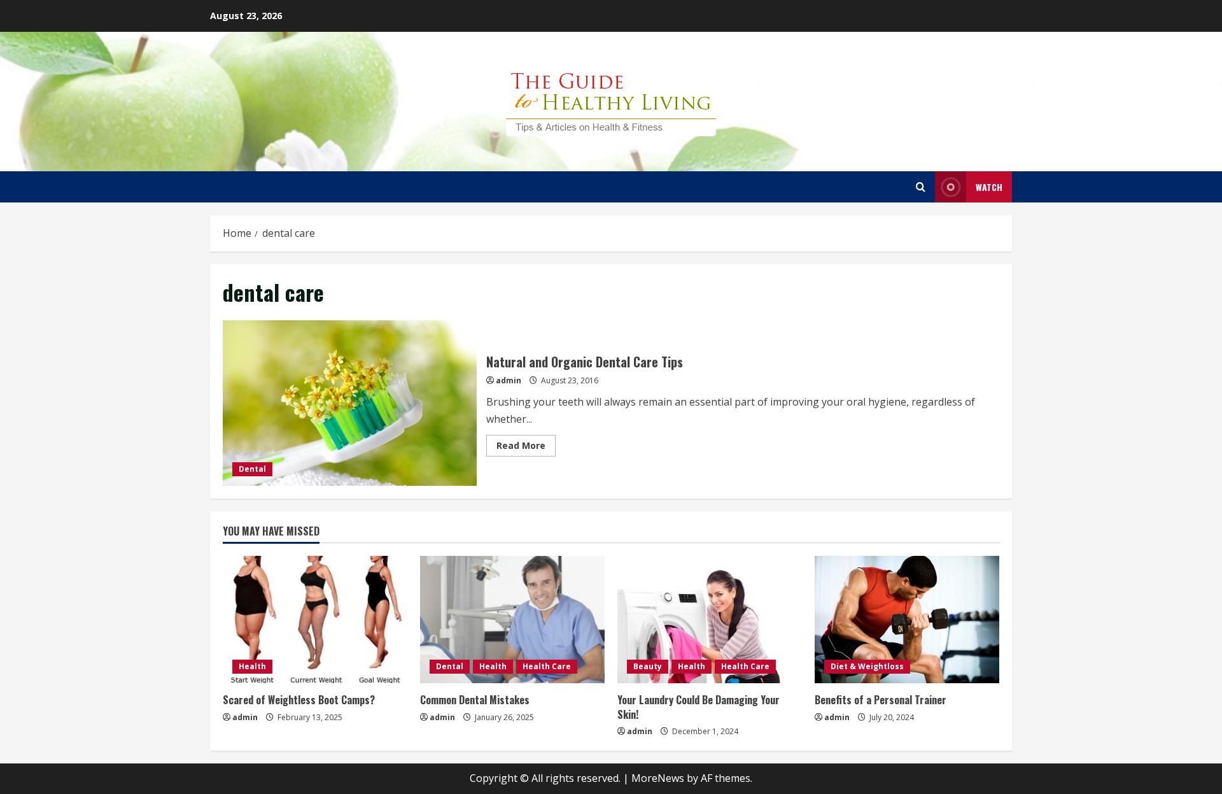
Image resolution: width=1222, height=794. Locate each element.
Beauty (647, 666)
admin (508, 380)
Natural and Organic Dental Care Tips (350, 403)
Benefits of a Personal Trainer (880, 699)
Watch (989, 187)
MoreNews (657, 778)
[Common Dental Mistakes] (512, 619)
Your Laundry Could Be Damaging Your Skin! (698, 706)
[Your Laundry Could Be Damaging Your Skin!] (709, 619)
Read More (526, 448)
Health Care (547, 666)
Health (252, 666)
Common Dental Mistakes (475, 699)
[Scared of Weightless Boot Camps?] (315, 619)
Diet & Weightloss (867, 666)
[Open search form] (920, 186)
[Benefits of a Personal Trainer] (907, 619)
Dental (252, 469)
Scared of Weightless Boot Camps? (299, 699)
